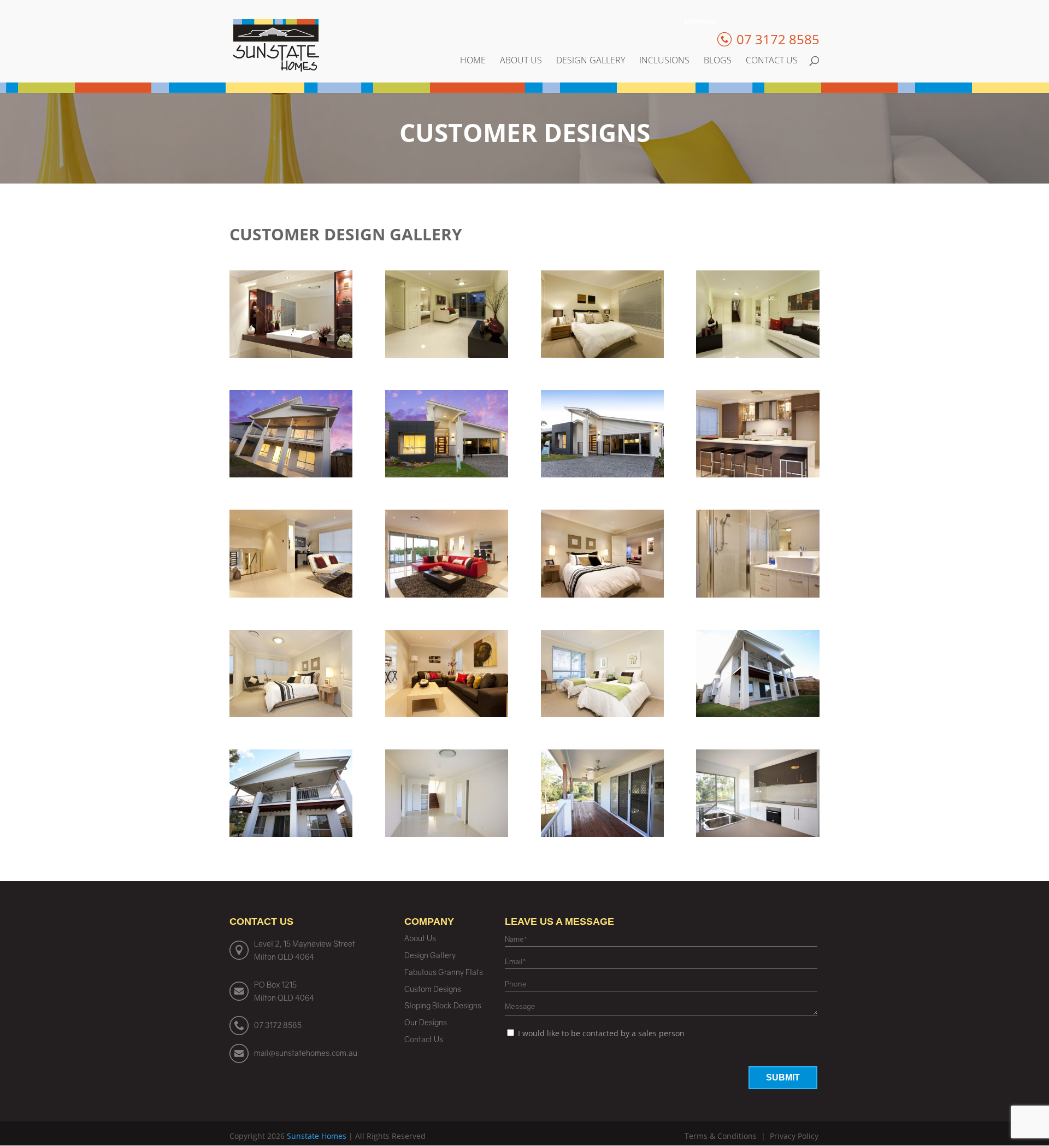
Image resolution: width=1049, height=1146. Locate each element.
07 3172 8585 (278, 1025)
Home (473, 61)
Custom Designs (432, 989)
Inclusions (664, 61)
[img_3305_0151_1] (290, 714)
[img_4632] (602, 834)
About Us (521, 61)
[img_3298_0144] (446, 714)
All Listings (700, 22)
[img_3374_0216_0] (446, 474)
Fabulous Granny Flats (443, 972)
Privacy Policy (794, 1136)
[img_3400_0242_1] (290, 355)
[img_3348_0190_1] (757, 474)
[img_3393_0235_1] (446, 355)
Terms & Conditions (721, 1136)
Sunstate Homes (316, 1136)
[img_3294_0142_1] (602, 714)
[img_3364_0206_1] (602, 474)
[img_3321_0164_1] (446, 594)
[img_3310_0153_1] (757, 594)
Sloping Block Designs (442, 1005)
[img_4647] (757, 714)
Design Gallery (590, 61)
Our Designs (425, 1022)
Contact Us (772, 61)
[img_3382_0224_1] (290, 474)
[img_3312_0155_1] (602, 594)
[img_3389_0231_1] (757, 355)
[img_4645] (290, 834)
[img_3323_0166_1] (290, 594)
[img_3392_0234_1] (602, 355)
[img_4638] (446, 834)
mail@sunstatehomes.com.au (305, 1053)
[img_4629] (757, 834)
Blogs (718, 61)
